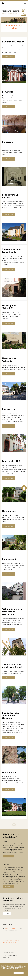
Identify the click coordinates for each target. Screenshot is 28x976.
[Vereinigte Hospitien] (14, 15)
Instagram (14, 928)
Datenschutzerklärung (12, 968)
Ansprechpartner (12, 942)
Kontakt (7, 913)
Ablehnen (9, 972)
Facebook (7, 928)
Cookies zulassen (18, 972)
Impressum (5, 940)
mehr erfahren (9, 56)
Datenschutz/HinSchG (15, 940)
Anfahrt (5, 942)
